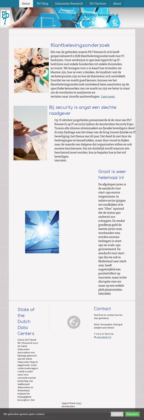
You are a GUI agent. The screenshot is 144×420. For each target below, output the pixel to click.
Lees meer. (108, 96)
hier (79, 403)
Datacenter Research (69, 3)
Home (26, 3)
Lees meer (60, 160)
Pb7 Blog (42, 3)
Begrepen (132, 414)
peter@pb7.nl (104, 337)
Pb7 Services (98, 3)
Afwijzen (117, 414)
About (117, 3)
